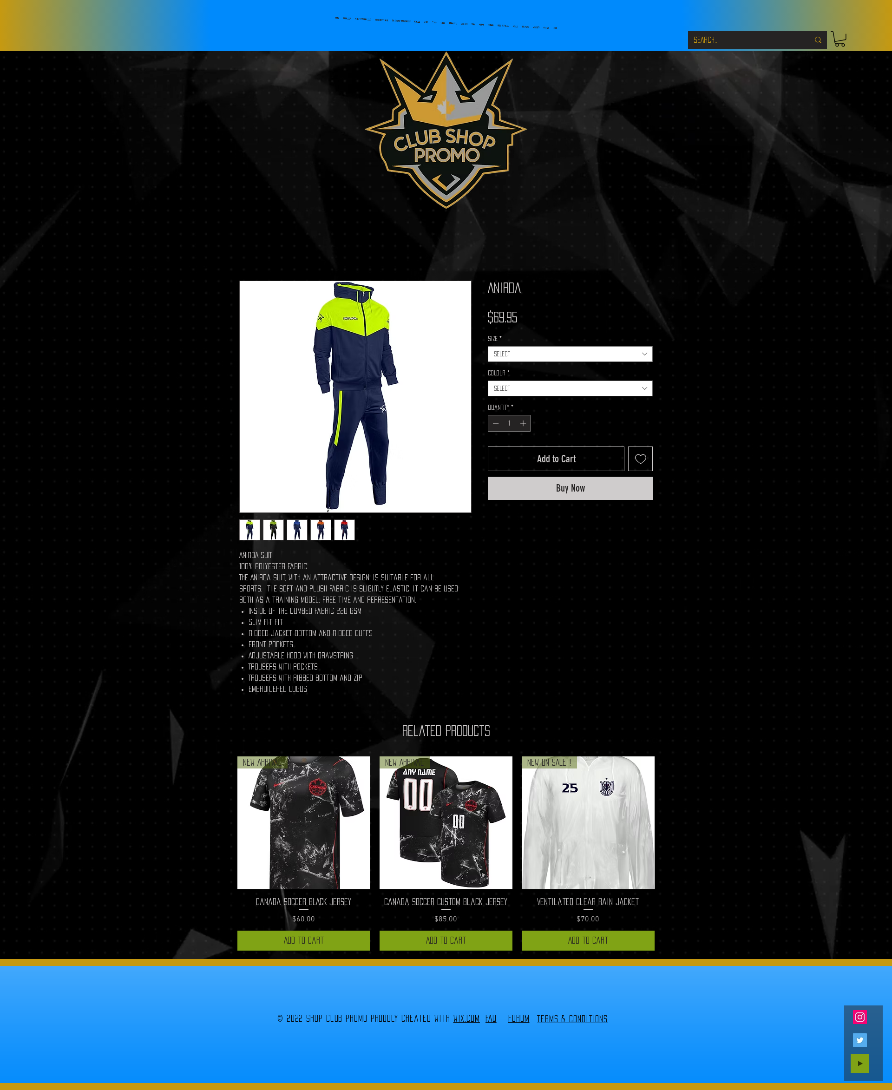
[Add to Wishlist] (640, 459)
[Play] (860, 1063)
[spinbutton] (509, 423)
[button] (840, 39)
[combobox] (570, 354)
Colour (499, 373)
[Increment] (524, 423)
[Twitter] (860, 1040)
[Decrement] (494, 423)
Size (495, 338)
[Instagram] (860, 1017)
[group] (446, 854)
